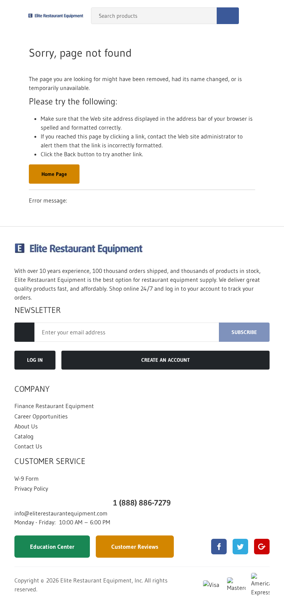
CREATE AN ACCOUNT (165, 360)
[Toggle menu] (13, 16)
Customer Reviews (134, 546)
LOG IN (35, 360)
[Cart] (270, 15)
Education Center (52, 546)
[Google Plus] (262, 546)
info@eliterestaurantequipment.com (61, 513)
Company (32, 389)
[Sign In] (255, 15)
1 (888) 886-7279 (142, 503)
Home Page (54, 174)
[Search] (228, 15)
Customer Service (49, 461)
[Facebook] (219, 546)
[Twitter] (240, 546)
